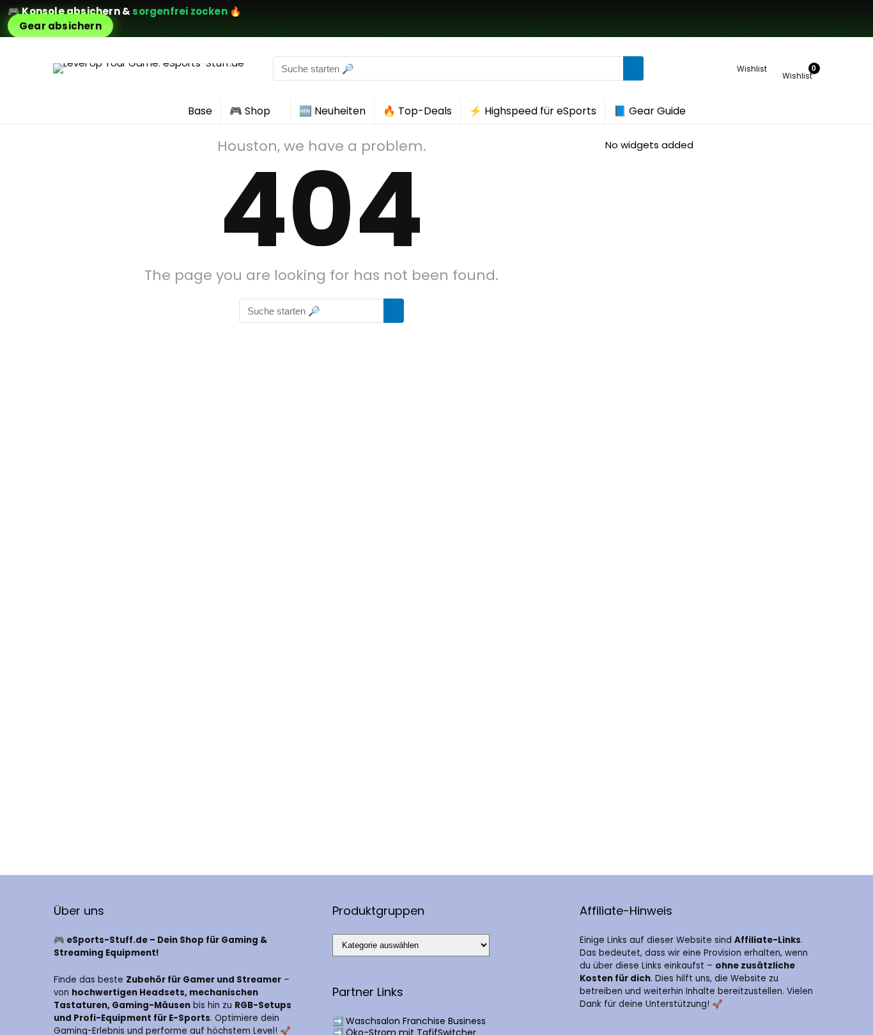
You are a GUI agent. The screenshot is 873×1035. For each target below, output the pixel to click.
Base (200, 111)
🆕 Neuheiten (332, 111)
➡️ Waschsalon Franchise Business (409, 1021)
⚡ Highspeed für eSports (532, 111)
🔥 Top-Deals (417, 111)
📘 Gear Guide (650, 111)
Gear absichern (60, 26)
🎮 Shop (249, 111)
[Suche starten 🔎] (633, 68)
